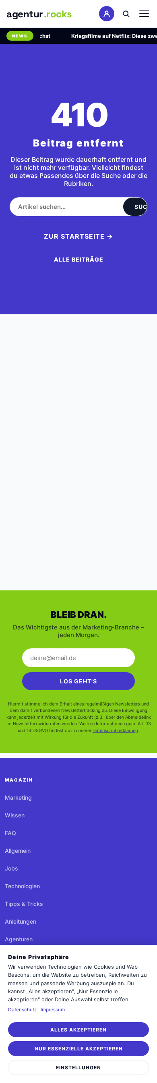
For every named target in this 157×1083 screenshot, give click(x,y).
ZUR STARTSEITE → (78, 236)
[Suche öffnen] (126, 13)
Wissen (15, 815)
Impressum (53, 1010)
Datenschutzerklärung (115, 730)
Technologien (22, 886)
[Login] (106, 13)
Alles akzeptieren (78, 1030)
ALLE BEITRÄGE (78, 259)
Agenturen (19, 939)
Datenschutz (22, 1010)
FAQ (10, 832)
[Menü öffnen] (144, 14)
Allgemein (18, 850)
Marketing (18, 797)
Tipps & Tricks (24, 903)
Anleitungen (20, 921)
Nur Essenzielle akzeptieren (79, 1049)
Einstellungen (78, 1067)
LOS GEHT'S (78, 681)
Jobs (11, 868)
